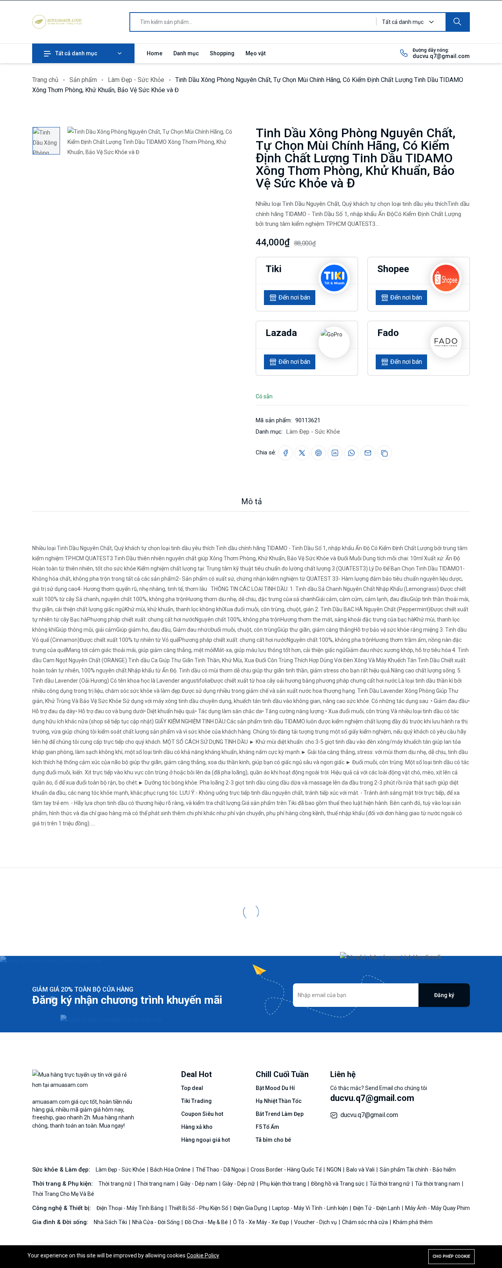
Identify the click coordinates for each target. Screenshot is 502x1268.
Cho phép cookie (451, 1256)
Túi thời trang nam (438, 1184)
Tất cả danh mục (76, 53)
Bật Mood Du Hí (275, 1088)
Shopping (222, 53)
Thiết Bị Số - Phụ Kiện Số (199, 1208)
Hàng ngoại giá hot (205, 1140)
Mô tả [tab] (251, 501)
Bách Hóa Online (171, 1169)
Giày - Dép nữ (239, 1184)
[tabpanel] (251, 670)
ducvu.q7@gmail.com (441, 56)
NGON (334, 1169)
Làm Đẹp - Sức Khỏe (136, 80)
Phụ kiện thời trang (283, 1184)
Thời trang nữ (115, 1184)
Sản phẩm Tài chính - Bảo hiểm (418, 1169)
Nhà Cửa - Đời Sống (156, 1222)
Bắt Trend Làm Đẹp (280, 1114)
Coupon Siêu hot (202, 1114)
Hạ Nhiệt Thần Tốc (279, 1101)
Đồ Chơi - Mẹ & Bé (207, 1222)
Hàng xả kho (197, 1127)
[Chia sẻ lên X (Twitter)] (302, 453)
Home (154, 53)
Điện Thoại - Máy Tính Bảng (130, 1208)
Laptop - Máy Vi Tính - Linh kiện (310, 1208)
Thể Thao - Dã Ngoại (221, 1169)
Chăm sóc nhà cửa (365, 1222)
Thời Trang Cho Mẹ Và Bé (63, 1194)
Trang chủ (45, 80)
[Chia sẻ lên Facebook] (285, 453)
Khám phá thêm (413, 1222)
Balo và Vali (361, 1169)
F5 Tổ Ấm (267, 1127)
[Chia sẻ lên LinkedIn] (335, 453)
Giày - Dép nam (199, 1184)
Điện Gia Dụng (250, 1208)
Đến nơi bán (294, 297)
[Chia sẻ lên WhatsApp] (351, 453)
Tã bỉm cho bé (273, 1140)
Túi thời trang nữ (390, 1184)
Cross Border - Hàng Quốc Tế (287, 1169)
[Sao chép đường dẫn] (384, 453)
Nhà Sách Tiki (111, 1222)
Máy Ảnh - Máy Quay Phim (437, 1208)
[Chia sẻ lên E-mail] (368, 453)
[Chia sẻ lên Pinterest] (318, 453)
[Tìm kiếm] (457, 22)
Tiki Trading (196, 1101)
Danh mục (186, 53)
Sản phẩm (83, 80)
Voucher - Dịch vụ (316, 1222)
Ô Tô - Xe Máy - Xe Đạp (261, 1222)
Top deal (192, 1088)
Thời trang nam (156, 1184)
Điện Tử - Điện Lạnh (377, 1208)
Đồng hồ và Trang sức (338, 1184)
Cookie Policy (203, 1255)
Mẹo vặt (256, 53)
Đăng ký (444, 995)
